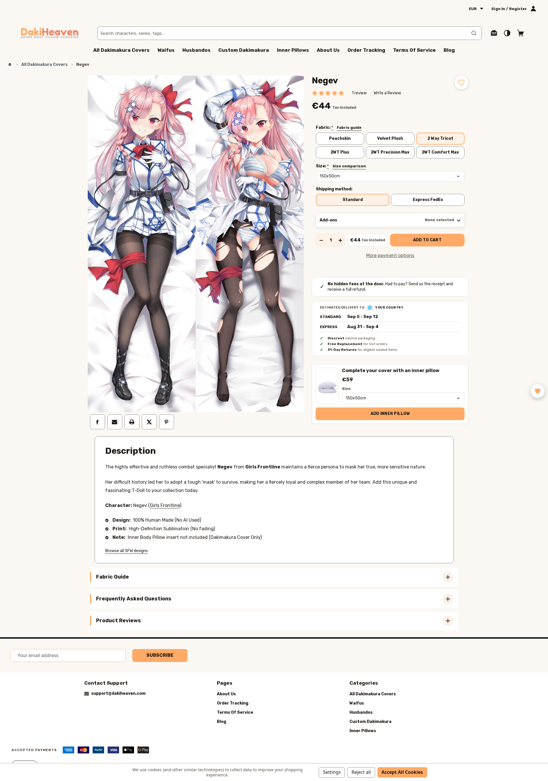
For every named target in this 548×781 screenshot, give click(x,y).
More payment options (390, 255)
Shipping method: (334, 189)
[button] (538, 391)
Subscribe (159, 655)
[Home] (10, 65)
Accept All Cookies (402, 772)
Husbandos (196, 50)
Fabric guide (349, 127)
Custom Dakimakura (243, 50)
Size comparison (349, 166)
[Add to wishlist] (461, 82)
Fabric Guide (112, 577)
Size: (341, 166)
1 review (359, 93)
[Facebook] (97, 421)
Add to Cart (427, 240)
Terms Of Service (414, 50)
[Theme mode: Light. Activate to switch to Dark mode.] (507, 33)
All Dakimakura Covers (121, 50)
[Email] (114, 421)
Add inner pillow (390, 413)
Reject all (361, 772)
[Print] (132, 421)
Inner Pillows (293, 50)
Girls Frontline (165, 505)
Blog (449, 50)
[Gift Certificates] (494, 33)
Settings (332, 772)
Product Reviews (118, 620)
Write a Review (387, 93)
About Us (328, 50)
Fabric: (339, 127)
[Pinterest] (166, 421)
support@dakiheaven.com (118, 693)
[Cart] (520, 33)
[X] (149, 421)
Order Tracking (366, 50)
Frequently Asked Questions (133, 599)
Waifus (166, 50)
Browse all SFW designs (126, 550)
